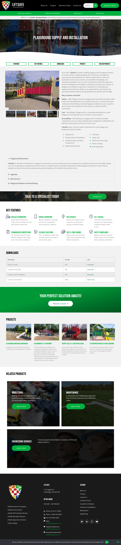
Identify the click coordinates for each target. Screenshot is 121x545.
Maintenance (78, 13)
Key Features (38, 64)
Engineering (100, 13)
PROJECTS (82, 64)
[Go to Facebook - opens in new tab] (92, 521)
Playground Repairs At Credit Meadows (102, 343)
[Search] (95, 5)
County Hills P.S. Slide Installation (73, 343)
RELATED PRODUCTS (104, 64)
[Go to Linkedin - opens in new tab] (87, 521)
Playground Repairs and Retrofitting (24, 183)
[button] (60, 158)
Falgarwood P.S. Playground (43, 343)
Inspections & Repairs (24, 13)
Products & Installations (52, 13)
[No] (118, 542)
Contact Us (77, 5)
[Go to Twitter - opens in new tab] (82, 521)
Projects (53, 5)
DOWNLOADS (60, 64)
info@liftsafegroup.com (53, 523)
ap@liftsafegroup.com (53, 529)
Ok (107, 542)
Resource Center (65, 5)
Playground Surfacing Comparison (17, 343)
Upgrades (13, 174)
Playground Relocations (19, 159)
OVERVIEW (16, 64)
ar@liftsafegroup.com (53, 535)
